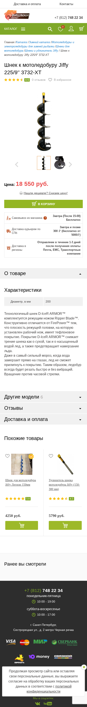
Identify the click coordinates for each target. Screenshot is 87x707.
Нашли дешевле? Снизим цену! (46, 193)
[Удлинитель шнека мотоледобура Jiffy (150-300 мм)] (65, 464)
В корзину (46, 204)
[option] (44, 163)
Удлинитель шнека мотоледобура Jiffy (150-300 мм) (64, 485)
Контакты (66, 4)
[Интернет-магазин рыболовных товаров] (17, 16)
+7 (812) (68, 17)
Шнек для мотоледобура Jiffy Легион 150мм (20, 482)
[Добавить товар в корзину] (21, 525)
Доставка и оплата (27, 4)
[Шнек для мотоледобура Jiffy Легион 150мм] (21, 464)
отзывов (38, 79)
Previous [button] (10, 122)
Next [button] (70, 164)
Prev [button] (16, 164)
